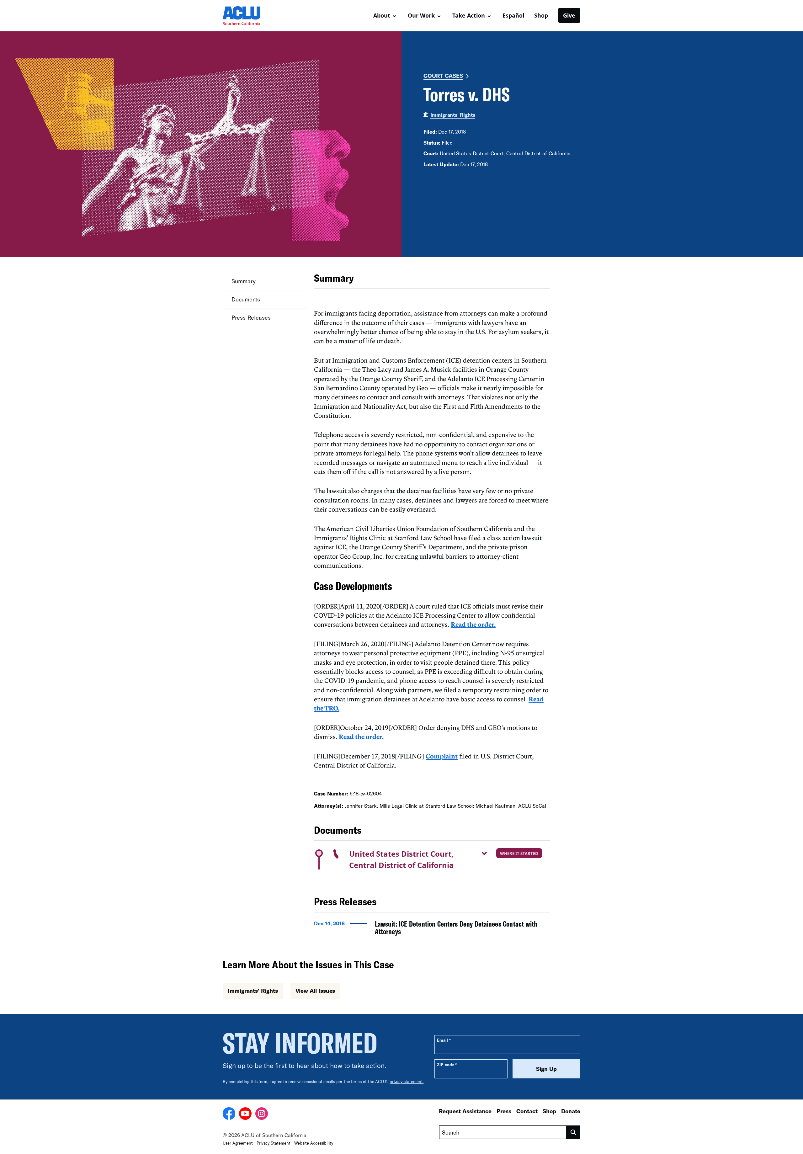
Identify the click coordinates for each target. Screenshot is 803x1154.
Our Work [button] (421, 15)
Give (569, 15)
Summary (243, 281)
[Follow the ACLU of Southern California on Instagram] (261, 1114)
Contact (527, 1111)
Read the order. (473, 624)
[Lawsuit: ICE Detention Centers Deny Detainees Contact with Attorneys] (432, 929)
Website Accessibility (313, 1143)
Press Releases (251, 317)
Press (504, 1111)
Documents (245, 299)
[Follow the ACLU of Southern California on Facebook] (229, 1114)
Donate (570, 1111)
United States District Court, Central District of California (401, 859)
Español (513, 15)
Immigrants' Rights (452, 115)
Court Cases (443, 75)
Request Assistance (465, 1111)
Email (443, 1040)
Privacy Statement (273, 1143)
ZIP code (447, 1064)
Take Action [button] (468, 15)
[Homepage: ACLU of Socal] (245, 15)
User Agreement (238, 1143)
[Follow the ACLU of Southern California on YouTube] (245, 1114)
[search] (573, 1132)
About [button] (381, 15)
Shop (541, 15)
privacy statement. (407, 1081)
